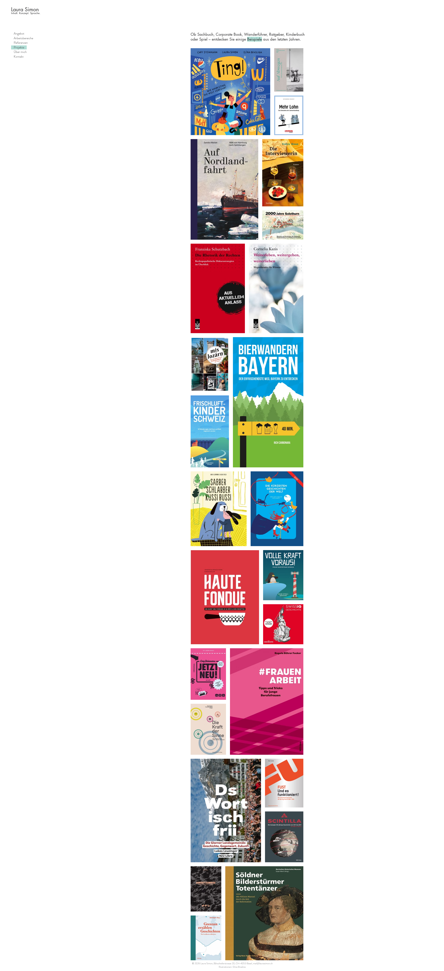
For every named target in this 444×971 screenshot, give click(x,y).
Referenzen (21, 43)
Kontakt (19, 57)
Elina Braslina (239, 967)
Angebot (19, 34)
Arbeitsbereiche (23, 38)
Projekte (19, 47)
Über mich (20, 52)
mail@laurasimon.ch (263, 963)
